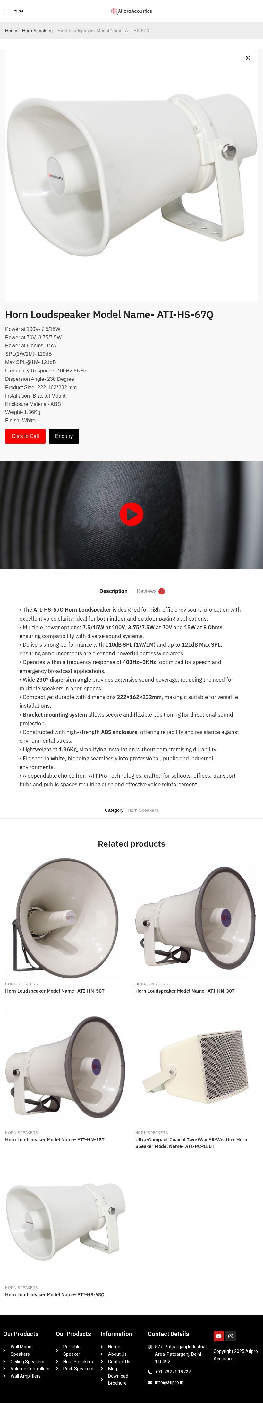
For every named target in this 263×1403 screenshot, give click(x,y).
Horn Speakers (37, 30)
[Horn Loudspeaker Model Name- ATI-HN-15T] (65, 1066)
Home (11, 30)
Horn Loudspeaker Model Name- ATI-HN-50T (55, 991)
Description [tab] (113, 591)
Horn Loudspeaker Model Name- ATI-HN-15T (55, 1140)
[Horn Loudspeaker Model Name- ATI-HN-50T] (65, 918)
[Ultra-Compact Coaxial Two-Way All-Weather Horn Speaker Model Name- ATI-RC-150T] (195, 1066)
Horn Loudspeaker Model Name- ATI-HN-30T (185, 991)
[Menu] (9, 11)
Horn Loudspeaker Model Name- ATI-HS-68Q (55, 1294)
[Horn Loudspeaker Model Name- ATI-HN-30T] (195, 918)
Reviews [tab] (147, 591)
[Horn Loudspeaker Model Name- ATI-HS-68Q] (65, 1222)
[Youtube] (219, 1336)
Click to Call (25, 436)
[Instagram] (230, 1336)
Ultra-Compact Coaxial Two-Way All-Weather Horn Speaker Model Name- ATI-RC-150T (191, 1143)
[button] (248, 58)
